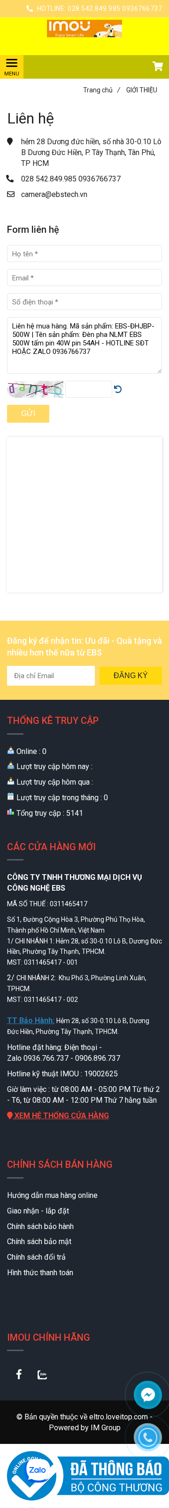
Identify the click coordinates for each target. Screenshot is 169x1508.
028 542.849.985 (49, 178)
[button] (157, 67)
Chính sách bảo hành (40, 1226)
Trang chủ (101, 90)
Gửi (28, 414)
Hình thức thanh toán (40, 1272)
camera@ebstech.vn (54, 194)
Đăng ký (131, 676)
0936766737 (99, 178)
